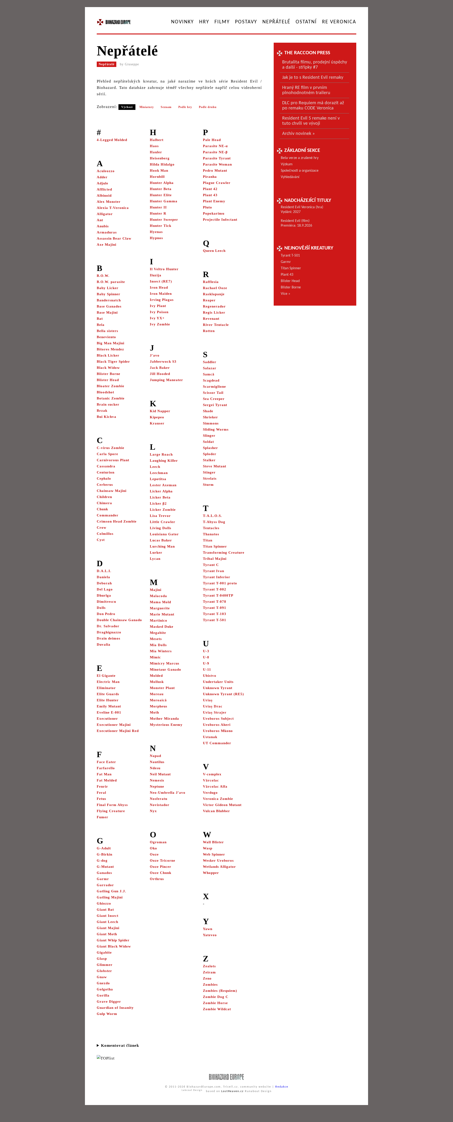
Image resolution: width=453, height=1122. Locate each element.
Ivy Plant (158, 306)
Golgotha (105, 989)
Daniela (103, 577)
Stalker (209, 460)
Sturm (208, 484)
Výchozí (127, 107)
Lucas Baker (161, 540)
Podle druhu (208, 107)
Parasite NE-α (215, 146)
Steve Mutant (214, 466)
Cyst (101, 540)
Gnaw (102, 977)
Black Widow (108, 368)
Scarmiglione (214, 386)
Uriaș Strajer (214, 712)
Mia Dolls (158, 645)
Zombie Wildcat (217, 1009)
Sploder (209, 454)
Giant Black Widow (114, 946)
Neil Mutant (160, 774)
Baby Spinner (108, 294)
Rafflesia (211, 282)
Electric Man (108, 682)
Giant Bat (105, 909)
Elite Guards (108, 694)
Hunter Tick (160, 226)
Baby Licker (107, 288)
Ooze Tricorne (162, 860)
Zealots (209, 966)
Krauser (157, 423)
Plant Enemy (214, 201)
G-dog (102, 860)
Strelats (210, 478)
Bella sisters (107, 331)
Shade (208, 411)
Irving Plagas (162, 300)
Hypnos (156, 238)
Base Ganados (109, 306)
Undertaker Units (218, 682)
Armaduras (107, 232)
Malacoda (158, 596)
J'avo (154, 355)
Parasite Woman (217, 164)
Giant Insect (107, 916)
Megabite (158, 633)
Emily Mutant (109, 706)
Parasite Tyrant (217, 158)
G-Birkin (104, 854)
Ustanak (210, 737)
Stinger (209, 472)
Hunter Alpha (162, 183)
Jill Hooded (160, 374)
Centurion (105, 472)
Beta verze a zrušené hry (300, 158)
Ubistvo (209, 675)
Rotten (209, 331)
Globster (104, 971)
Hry (204, 22)
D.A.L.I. (104, 571)
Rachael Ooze (215, 288)
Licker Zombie (163, 509)
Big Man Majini (110, 343)
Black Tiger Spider (113, 361)
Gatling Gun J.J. (111, 891)
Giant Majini (108, 928)
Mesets (156, 639)
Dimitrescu (106, 601)
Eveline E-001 (109, 712)
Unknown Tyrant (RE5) (223, 694)
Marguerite (160, 608)
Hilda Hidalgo (162, 164)
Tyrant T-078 (214, 601)
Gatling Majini (110, 897)
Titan (207, 540)
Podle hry (185, 107)
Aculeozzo (106, 171)
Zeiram (209, 972)
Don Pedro (106, 614)
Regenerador (214, 306)
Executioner (107, 718)
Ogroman (158, 842)
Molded (156, 675)
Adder (102, 177)
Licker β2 (158, 503)
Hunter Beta (161, 189)
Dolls (101, 608)
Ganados (104, 873)
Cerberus (105, 484)
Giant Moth (107, 934)
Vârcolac (211, 780)
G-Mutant (105, 867)
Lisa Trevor (160, 516)
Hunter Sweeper (164, 219)
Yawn (207, 929)
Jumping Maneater (166, 380)
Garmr (103, 879)
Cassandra (106, 466)
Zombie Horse (215, 1003)
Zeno (207, 978)
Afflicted (104, 189)
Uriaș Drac (212, 706)
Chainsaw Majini (111, 491)
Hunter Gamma (163, 201)
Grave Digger (109, 1001)
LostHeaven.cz (232, 1091)
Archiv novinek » (298, 133)
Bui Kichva (106, 417)
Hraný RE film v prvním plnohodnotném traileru (306, 90)
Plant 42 (210, 189)
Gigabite (104, 952)
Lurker (156, 552)
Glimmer (105, 965)
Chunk (102, 509)
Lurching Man (162, 546)
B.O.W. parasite (111, 282)
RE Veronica (339, 22)
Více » (285, 294)
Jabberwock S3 (163, 361)
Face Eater (106, 762)
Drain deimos (108, 638)
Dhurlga (104, 595)
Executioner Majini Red (118, 731)
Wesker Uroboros (218, 860)
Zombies (210, 984)
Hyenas (156, 232)
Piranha (210, 177)
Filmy (222, 22)
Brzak (102, 410)
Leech (155, 467)
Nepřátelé (276, 22)
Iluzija (155, 275)
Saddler (209, 362)
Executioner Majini (114, 725)
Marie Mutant (162, 614)
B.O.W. (103, 276)
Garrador (105, 885)
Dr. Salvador (108, 626)
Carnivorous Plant (113, 460)
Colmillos (105, 534)
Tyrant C (211, 565)
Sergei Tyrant (215, 405)
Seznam (166, 107)
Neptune (157, 786)
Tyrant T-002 (214, 589)
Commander (107, 515)
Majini (155, 590)
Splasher (210, 448)
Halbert (157, 140)
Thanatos (211, 534)
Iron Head (159, 287)
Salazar (209, 368)
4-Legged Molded (112, 140)
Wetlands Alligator (219, 867)
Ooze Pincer (160, 867)
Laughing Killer (164, 460)
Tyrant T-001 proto (220, 583)
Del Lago (105, 589)
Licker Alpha (161, 491)
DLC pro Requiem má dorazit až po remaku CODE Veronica (313, 106)
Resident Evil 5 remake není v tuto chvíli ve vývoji (311, 121)
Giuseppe (132, 64)
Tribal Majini (214, 559)
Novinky (182, 22)
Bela (101, 325)
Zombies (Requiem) (220, 991)
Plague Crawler (217, 183)
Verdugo (210, 792)
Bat (100, 318)
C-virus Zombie (110, 448)
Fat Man (104, 774)
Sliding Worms (216, 429)
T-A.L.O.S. (212, 516)
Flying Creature (111, 811)
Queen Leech (214, 251)
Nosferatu (158, 799)
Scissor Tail (213, 393)
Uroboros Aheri (217, 725)
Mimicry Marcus (164, 663)
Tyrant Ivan (213, 571)
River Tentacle (216, 325)
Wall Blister (213, 842)
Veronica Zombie (218, 799)
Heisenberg (160, 158)
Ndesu (155, 768)
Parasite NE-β (215, 152)
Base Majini (107, 312)
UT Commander (217, 743)
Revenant (211, 318)
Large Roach (161, 454)
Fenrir (102, 786)
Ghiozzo (104, 903)
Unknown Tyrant (217, 688)
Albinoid (104, 195)
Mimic (155, 657)
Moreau (157, 694)
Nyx (153, 811)
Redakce (281, 1086)
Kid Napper (160, 411)
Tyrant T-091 (214, 608)
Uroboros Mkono (218, 731)
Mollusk (157, 682)
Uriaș (208, 700)
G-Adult (104, 848)
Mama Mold (160, 602)
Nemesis (157, 780)
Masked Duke (161, 626)
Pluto (207, 207)
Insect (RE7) (161, 281)
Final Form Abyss (112, 805)
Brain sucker (108, 404)
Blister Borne (108, 374)
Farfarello (106, 768)
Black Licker (108, 355)
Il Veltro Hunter (164, 269)
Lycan (155, 559)
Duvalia (103, 644)
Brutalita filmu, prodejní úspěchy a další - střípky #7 (314, 65)
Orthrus (157, 879)
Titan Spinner (215, 546)
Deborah (104, 583)
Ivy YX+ (157, 318)
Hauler (156, 152)
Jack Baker (160, 368)
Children (104, 497)
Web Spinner (214, 854)
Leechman (159, 473)
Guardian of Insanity (115, 1008)
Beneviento (106, 337)
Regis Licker (214, 312)
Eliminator (106, 688)
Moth (154, 712)
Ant (100, 220)
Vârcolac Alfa (215, 786)
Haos (154, 146)
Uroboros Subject (218, 718)
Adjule (102, 183)
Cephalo (104, 478)
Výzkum (287, 164)
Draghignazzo (109, 632)
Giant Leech (107, 922)
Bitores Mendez (110, 349)
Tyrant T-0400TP (218, 595)
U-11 (207, 669)
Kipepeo (157, 417)
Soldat (208, 442)
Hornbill (157, 177)
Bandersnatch (109, 300)
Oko (153, 848)
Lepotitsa (158, 479)
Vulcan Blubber (216, 811)
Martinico (158, 620)
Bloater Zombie (110, 386)
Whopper (211, 873)
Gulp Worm (107, 1014)
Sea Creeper (214, 399)
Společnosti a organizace (300, 171)
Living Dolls (160, 528)
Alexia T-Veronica (113, 208)
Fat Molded (107, 780)
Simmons (211, 423)
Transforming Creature (223, 552)
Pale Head (212, 140)
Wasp (207, 848)
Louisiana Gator (164, 534)
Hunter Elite (161, 195)
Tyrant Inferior (216, 577)
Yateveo (210, 935)
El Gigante (106, 675)
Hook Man (159, 170)
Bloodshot (105, 392)
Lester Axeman (163, 485)
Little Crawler (162, 522)
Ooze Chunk (160, 873)
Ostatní (306, 22)
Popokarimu (213, 213)
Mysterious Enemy (166, 725)
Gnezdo (103, 983)
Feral (101, 792)
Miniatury (146, 107)
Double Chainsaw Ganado (119, 620)
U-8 (206, 657)
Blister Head (108, 380)
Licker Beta (160, 497)
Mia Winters (161, 651)
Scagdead (211, 380)
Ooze (154, 854)
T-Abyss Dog (214, 522)
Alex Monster (109, 202)
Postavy (246, 22)
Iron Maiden (161, 293)
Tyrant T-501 (214, 620)
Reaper (209, 300)
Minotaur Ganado (165, 669)
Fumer (102, 817)
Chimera (104, 503)
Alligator (105, 214)
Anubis (103, 226)
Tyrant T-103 (214, 614)
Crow (101, 527)
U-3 (206, 651)
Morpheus (158, 706)
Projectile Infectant (220, 219)
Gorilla (103, 995)
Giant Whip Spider (113, 940)
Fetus (101, 799)
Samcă (208, 374)
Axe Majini (106, 244)
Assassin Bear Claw (114, 238)
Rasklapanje (214, 294)
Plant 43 (210, 195)
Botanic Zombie (111, 398)
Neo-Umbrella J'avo (167, 792)
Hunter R (158, 213)
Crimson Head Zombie (117, 521)
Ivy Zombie (160, 324)
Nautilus (157, 762)
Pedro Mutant (215, 170)
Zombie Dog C (215, 997)
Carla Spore (107, 454)
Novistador (159, 805)
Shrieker (210, 417)
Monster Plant (162, 688)
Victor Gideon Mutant (222, 805)
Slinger (209, 435)
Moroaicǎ (158, 700)
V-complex (212, 774)
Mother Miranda (164, 718)
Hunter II (158, 207)
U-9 (206, 663)
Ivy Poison (159, 312)
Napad (155, 756)
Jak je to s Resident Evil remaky (312, 77)
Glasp (102, 958)
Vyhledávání (290, 177)
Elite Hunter (108, 700)
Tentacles (211, 528)
